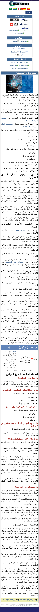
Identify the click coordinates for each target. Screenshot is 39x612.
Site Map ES (24, 604)
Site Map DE (31, 604)
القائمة (29, 12)
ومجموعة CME (7, 124)
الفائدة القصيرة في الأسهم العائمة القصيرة (10, 599)
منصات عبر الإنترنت (14, 262)
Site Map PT (20, 605)
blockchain (20, 230)
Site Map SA (27, 605)
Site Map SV (14, 605)
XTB (14, 351)
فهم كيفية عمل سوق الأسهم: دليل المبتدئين (28, 599)
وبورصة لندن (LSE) (30, 126)
